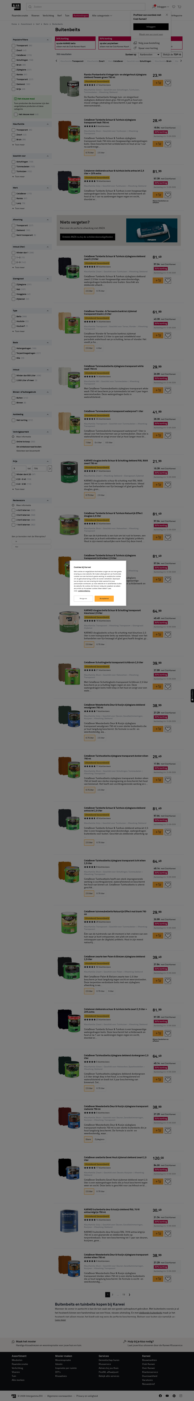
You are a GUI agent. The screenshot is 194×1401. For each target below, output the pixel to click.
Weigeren (83, 598)
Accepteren (104, 598)
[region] (98, 583)
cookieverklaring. (84, 591)
